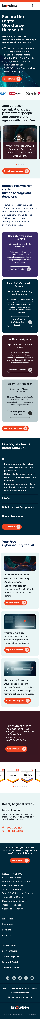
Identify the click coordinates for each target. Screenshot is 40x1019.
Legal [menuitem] (5, 988)
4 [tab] (23, 164)
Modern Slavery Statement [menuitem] (20, 997)
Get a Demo (9, 79)
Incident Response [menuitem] (11, 905)
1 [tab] (16, 164)
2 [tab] (18, 164)
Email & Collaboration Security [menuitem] (17, 893)
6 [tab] (24, 786)
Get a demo (17, 860)
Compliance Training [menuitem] (12, 889)
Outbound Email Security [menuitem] (14, 901)
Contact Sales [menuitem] (9, 945)
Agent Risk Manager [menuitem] (12, 909)
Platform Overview (13, 428)
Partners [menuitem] (6, 930)
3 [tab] (21, 164)
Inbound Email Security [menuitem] (14, 897)
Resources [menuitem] (7, 924)
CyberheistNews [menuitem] (10, 967)
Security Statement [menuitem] (20, 993)
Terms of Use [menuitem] (31, 988)
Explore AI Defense (18, 370)
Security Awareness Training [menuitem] (16, 881)
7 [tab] (26, 786)
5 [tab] (22, 786)
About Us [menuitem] (6, 935)
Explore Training (17, 269)
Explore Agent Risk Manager (18, 413)
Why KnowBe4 (14, 749)
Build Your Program (15, 700)
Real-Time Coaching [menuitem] (12, 885)
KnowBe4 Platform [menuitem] (12, 874)
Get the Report (13, 602)
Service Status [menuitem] (9, 951)
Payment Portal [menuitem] (10, 962)
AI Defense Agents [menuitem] (11, 878)
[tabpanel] (20, 142)
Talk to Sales (14, 831)
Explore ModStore (14, 649)
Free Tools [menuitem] (7, 919)
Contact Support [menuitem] (10, 956)
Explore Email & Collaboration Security (17, 322)
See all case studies (13, 171)
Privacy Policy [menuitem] (16, 988)
